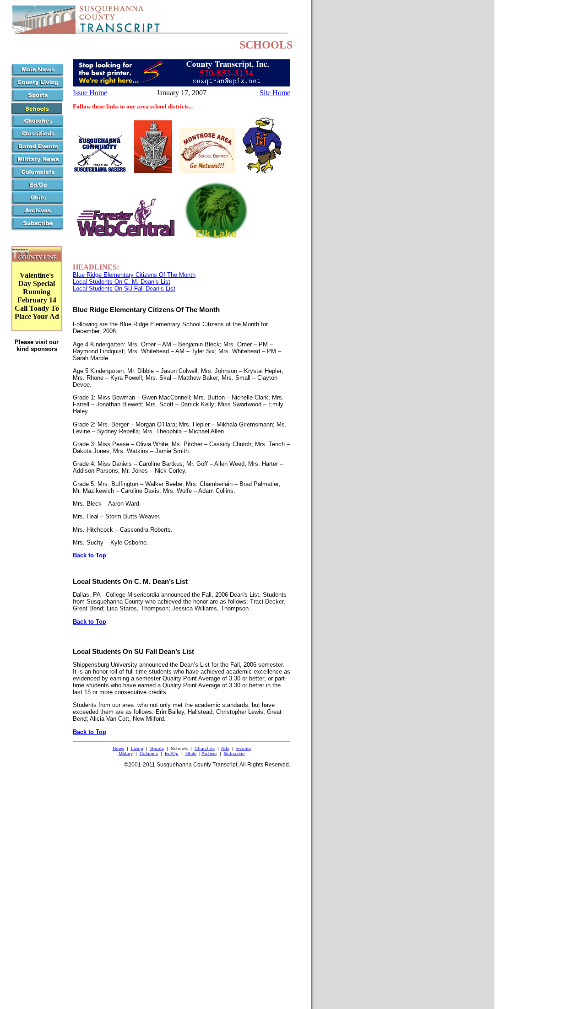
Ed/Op (172, 753)
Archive (209, 753)
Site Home (275, 93)
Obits (190, 753)
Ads (225, 748)
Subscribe (234, 753)
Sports (157, 748)
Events (243, 748)
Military (126, 753)
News (118, 748)
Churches (205, 748)
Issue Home (90, 93)
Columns (149, 753)
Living (137, 748)
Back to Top (89, 555)
